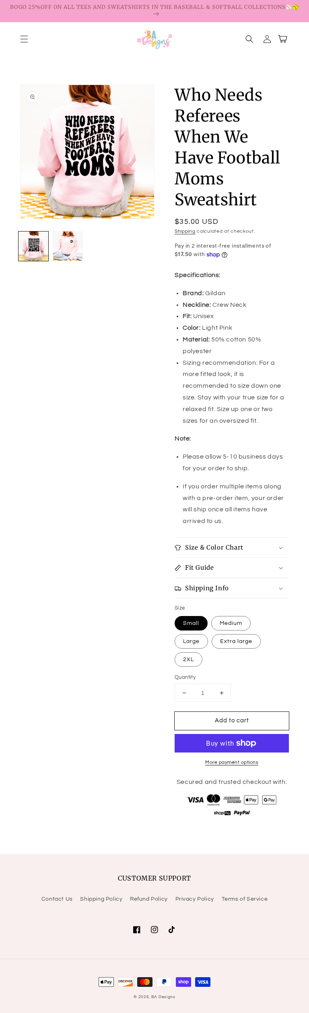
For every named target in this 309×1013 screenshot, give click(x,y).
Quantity (185, 677)
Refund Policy (149, 899)
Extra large (236, 641)
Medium (231, 623)
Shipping (185, 231)
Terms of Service (245, 899)
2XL (188, 659)
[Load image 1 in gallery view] (33, 246)
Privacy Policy (194, 899)
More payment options (231, 762)
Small (191, 623)
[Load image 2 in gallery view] (68, 246)
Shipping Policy (101, 899)
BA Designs (163, 997)
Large (191, 641)
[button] (24, 39)
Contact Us (57, 899)
